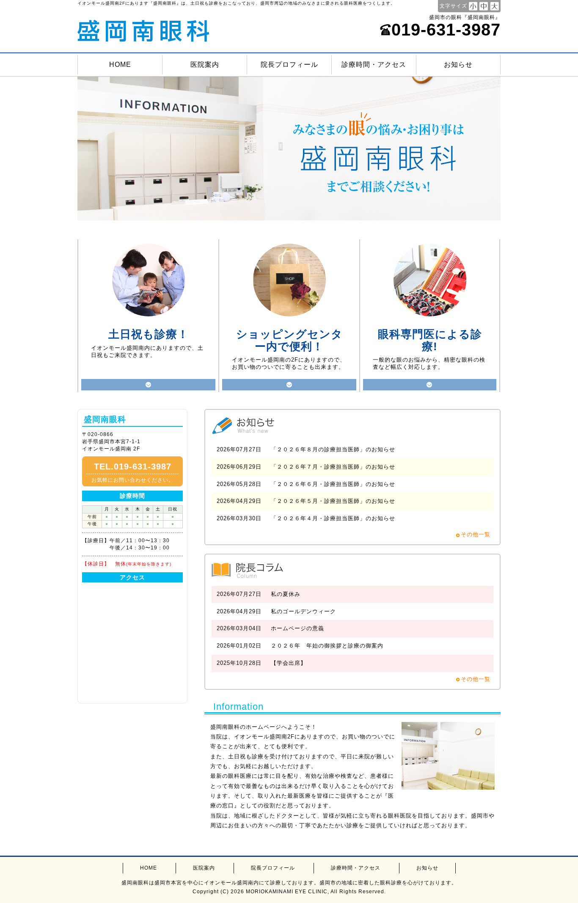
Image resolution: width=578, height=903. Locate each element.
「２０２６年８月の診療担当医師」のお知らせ (333, 449)
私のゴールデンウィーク (303, 611)
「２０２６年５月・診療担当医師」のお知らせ (333, 501)
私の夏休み (285, 594)
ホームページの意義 (297, 628)
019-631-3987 (446, 29)
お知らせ (458, 64)
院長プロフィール (289, 64)
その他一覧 (475, 534)
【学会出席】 (288, 663)
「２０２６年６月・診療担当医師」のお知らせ (333, 484)
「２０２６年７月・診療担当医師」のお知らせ (333, 467)
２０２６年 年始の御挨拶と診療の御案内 (327, 645)
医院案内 (204, 64)
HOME (120, 64)
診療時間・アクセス (373, 64)
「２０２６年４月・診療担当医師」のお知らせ (333, 518)
